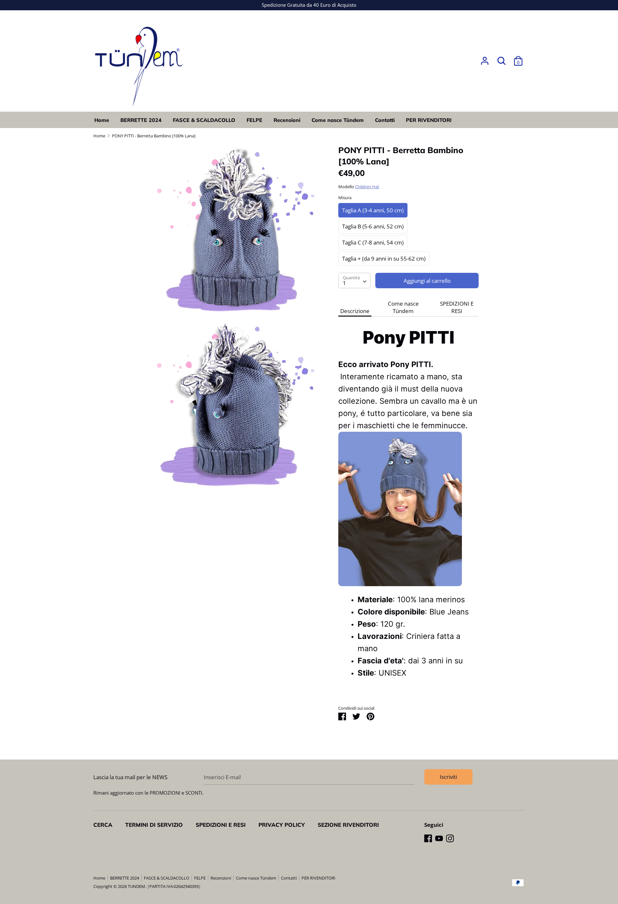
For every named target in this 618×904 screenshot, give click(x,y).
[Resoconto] (484, 58)
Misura (344, 197)
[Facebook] (428, 838)
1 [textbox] (344, 283)
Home (101, 120)
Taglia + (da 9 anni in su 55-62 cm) (384, 258)
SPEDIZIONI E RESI (456, 307)
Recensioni (287, 120)
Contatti (385, 120)
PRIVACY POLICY (281, 824)
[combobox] (354, 280)
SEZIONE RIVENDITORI (348, 824)
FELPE (254, 120)
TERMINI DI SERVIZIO (154, 824)
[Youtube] (439, 838)
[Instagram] (450, 838)
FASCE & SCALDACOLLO (204, 120)
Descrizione (355, 311)
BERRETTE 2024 (141, 120)
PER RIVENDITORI (429, 120)
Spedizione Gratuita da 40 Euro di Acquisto (309, 5)
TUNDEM (136, 886)
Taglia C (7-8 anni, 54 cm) (373, 242)
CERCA (102, 824)
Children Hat (367, 186)
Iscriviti (448, 776)
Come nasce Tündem (338, 120)
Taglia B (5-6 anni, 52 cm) (373, 226)
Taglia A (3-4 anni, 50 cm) (373, 210)
